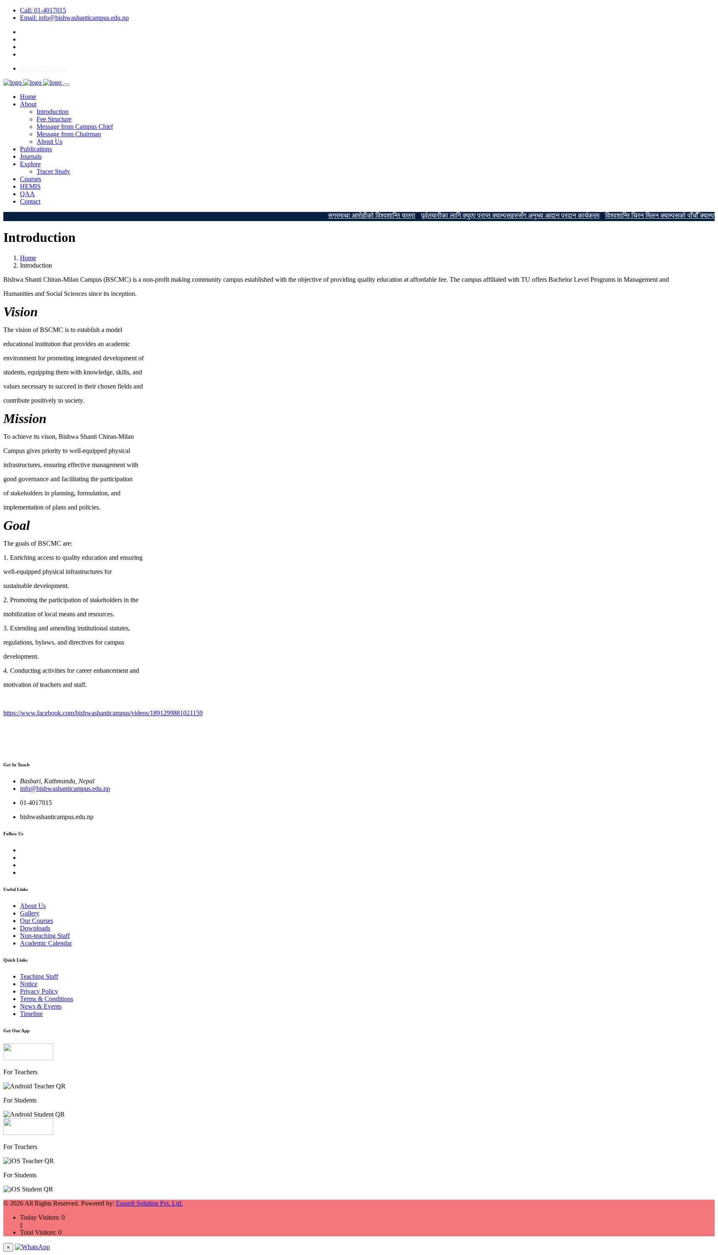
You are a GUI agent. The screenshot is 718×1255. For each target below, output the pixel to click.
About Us (49, 141)
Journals (31, 156)
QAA (27, 193)
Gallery (29, 913)
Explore (30, 163)
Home (28, 96)
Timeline (31, 1013)
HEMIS (30, 186)
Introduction (53, 111)
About (28, 104)
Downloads (35, 928)
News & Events (40, 1006)
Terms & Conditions (46, 998)
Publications (36, 149)
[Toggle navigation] (66, 85)
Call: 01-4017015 (43, 10)
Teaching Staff (39, 976)
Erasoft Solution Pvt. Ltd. (149, 1203)
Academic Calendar (46, 943)
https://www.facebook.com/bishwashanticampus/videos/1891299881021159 (103, 712)
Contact (30, 201)
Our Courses (36, 920)
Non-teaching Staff (45, 935)
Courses (30, 178)
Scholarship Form (43, 68)
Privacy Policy (39, 991)
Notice (28, 983)
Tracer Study (53, 171)
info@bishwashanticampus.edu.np (65, 788)
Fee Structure (54, 119)
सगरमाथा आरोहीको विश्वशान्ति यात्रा (353, 215)
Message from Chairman (69, 134)
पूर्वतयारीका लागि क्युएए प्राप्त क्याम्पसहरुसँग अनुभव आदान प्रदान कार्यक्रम (492, 215)
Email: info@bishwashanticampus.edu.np (74, 17)
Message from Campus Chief (75, 126)
